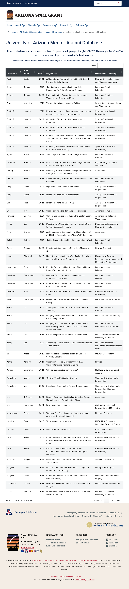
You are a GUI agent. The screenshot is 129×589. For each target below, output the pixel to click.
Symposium (48, 25)
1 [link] (106, 500)
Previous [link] (98, 500)
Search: (93, 65)
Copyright (86, 516)
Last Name (12, 73)
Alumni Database (54, 32)
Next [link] (119, 500)
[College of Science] (24, 512)
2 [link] (112, 500)
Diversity (118, 516)
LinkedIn (113, 546)
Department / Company (105, 73)
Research (64, 25)
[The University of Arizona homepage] (22, 3)
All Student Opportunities (31, 32)
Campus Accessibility (102, 516)
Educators (56, 543)
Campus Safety (115, 512)
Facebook (113, 540)
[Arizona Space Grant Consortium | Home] (34, 15)
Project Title (51, 73)
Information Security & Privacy (66, 516)
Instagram (113, 543)
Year (40, 73)
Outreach (80, 25)
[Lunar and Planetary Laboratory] (104, 524)
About (18, 25)
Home (9, 25)
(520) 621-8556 (27, 547)
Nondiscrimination (98, 512)
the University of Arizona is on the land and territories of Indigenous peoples (64, 560)
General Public (55, 546)
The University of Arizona (84, 580)
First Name (26, 72)
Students (32, 25)
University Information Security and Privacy (64, 576)
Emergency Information (77, 512)
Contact (82, 543)
